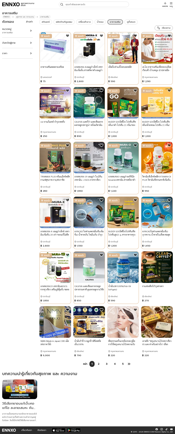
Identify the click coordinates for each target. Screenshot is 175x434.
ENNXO (6, 16)
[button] (156, 429)
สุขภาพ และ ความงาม (25, 16)
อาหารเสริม (44, 16)
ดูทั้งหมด (131, 22)
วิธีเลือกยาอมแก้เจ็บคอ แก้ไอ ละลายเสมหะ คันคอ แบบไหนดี (18, 408)
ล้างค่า (29, 22)
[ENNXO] (11, 4)
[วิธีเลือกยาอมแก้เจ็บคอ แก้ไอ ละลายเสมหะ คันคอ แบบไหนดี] (19, 389)
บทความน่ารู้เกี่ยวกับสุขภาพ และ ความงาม (39, 374)
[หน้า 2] (129, 364)
